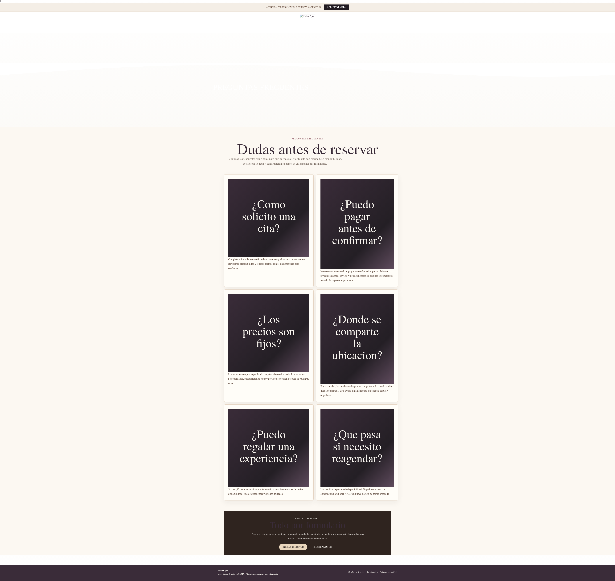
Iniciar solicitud (293, 547)
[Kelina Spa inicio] (307, 22)
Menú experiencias (356, 572)
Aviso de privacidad (388, 572)
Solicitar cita (336, 7)
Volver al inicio (322, 547)
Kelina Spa (223, 570)
